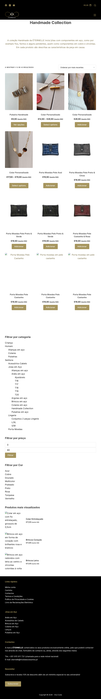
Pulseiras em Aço (12, 632)
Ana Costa (58, 695)
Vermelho (9, 498)
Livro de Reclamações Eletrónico (19, 602)
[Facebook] (6, 5)
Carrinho (8, 590)
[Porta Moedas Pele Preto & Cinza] (82, 149)
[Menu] (95, 15)
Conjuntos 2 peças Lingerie (25, 418)
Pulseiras (12, 356)
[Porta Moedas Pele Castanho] (19, 271)
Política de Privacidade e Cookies (19, 599)
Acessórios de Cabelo (14, 620)
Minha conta (10, 587)
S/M (14, 425)
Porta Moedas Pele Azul (50, 172)
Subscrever (13, 683)
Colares (12, 353)
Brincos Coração (34, 540)
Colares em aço (19, 405)
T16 (16, 380)
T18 (16, 387)
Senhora (9, 360)
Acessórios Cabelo (17, 363)
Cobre (8, 474)
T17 (16, 384)
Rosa (7, 491)
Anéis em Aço (11, 617)
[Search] (95, 5)
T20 (17, 394)
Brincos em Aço (11, 623)
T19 (16, 391)
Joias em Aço (15, 367)
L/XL (14, 422)
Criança (9, 342)
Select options (50, 124)
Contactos (9, 593)
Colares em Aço (11, 626)
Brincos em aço (19, 401)
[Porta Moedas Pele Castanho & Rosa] (82, 210)
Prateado (9, 484)
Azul (7, 471)
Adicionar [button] (82, 124)
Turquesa (9, 495)
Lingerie (12, 415)
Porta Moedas (15, 429)
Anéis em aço (18, 373)
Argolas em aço (19, 398)
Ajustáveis (20, 377)
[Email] (14, 5)
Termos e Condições (13, 596)
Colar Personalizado (50, 114)
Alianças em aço (16, 349)
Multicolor (10, 481)
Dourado (9, 477)
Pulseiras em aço (20, 412)
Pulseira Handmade (19, 114)
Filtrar (10, 455)
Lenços (8, 629)
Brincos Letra (32, 560)
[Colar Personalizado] (50, 91)
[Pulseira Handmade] (19, 91)
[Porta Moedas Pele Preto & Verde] (19, 210)
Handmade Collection (22, 408)
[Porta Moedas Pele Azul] (50, 149)
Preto (7, 488)
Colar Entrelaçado (34, 519)
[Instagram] (10, 5)
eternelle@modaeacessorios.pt (24, 659)
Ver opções (19, 124)
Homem (9, 346)
